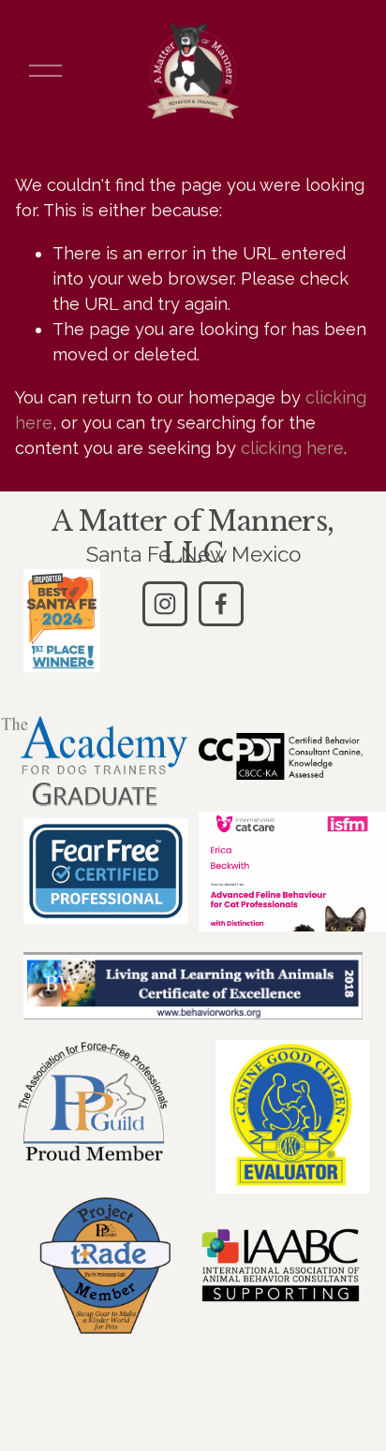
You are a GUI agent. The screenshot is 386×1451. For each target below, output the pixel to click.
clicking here (292, 448)
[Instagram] (164, 603)
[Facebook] (221, 603)
